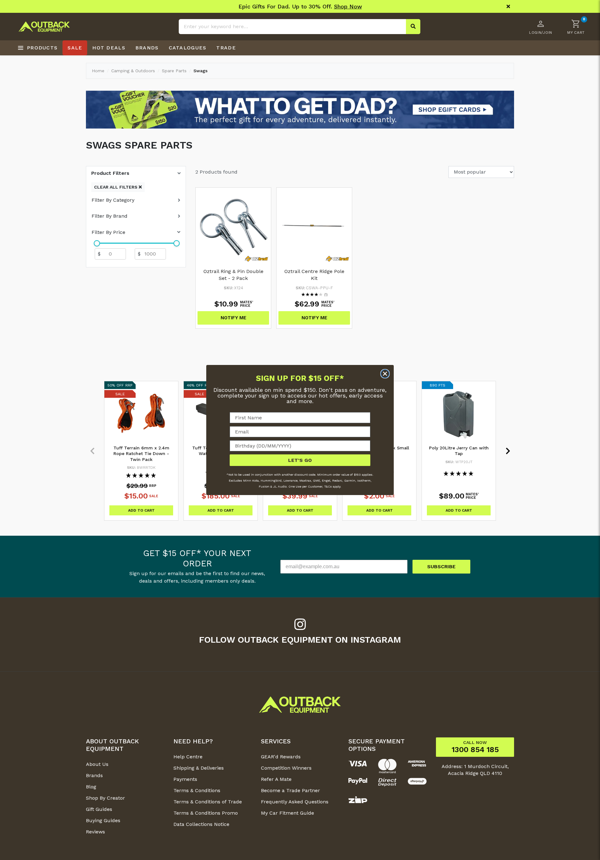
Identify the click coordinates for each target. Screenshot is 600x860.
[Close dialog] (385, 374)
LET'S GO (300, 460)
